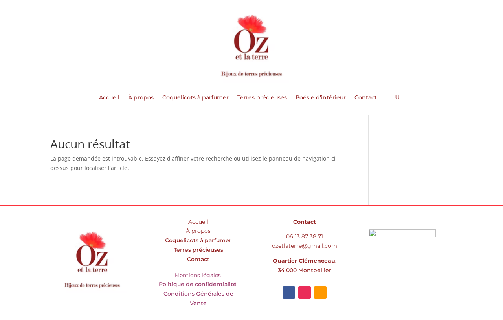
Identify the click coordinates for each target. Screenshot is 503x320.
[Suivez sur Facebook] (289, 292)
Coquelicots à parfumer (195, 98)
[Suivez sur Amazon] (320, 292)
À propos (141, 98)
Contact (365, 98)
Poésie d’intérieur (321, 98)
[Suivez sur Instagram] (304, 292)
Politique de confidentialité (198, 284)
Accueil (109, 98)
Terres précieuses (262, 98)
